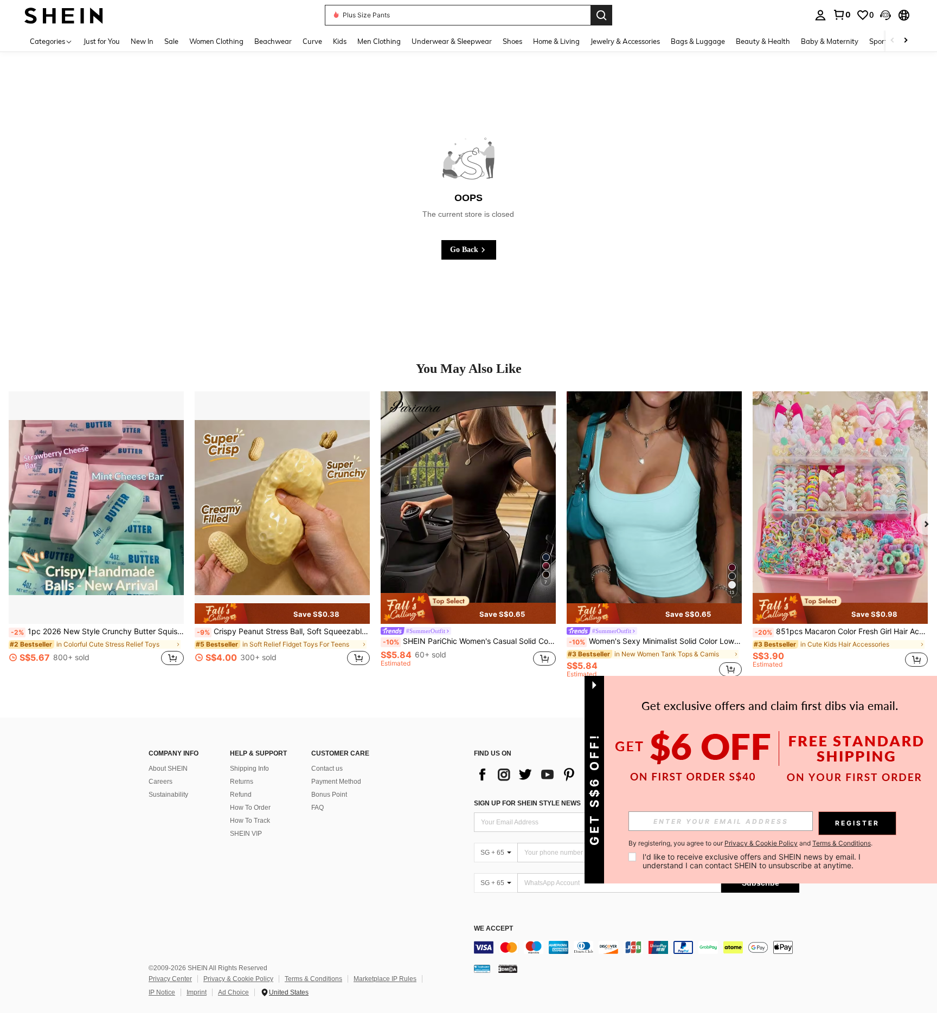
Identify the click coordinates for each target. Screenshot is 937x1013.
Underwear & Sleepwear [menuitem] (452, 41)
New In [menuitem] (142, 41)
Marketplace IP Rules (385, 979)
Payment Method (336, 781)
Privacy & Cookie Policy (238, 979)
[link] (841, 14)
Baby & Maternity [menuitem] (829, 41)
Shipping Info (249, 768)
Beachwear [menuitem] (273, 41)
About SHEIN (168, 768)
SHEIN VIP (246, 833)
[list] (560, 774)
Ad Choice (233, 992)
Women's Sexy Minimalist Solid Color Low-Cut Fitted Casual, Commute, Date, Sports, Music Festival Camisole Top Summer (655, 641)
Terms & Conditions (313, 979)
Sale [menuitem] (171, 41)
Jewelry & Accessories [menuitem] (625, 41)
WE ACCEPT (493, 928)
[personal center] (820, 15)
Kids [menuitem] (339, 41)
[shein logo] (63, 15)
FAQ (317, 807)
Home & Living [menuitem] (556, 41)
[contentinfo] (636, 947)
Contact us (327, 768)
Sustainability (168, 794)
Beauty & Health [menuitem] (763, 41)
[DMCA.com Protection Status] (507, 968)
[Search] (601, 15)
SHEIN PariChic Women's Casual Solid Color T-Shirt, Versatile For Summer (469, 641)
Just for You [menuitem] (102, 41)
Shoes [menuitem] (512, 41)
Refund (241, 794)
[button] (885, 15)
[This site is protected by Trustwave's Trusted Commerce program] (482, 968)
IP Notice (162, 992)
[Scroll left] (892, 40)
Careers (160, 781)
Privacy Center (170, 979)
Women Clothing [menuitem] (216, 41)
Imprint (197, 992)
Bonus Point (329, 794)
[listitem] (96, 534)
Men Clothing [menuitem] (379, 41)
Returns (241, 781)
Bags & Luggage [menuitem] (698, 41)
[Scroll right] (905, 40)
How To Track (250, 820)
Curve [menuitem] (312, 41)
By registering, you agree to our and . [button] (750, 843)
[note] (282, 613)
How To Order (250, 807)
